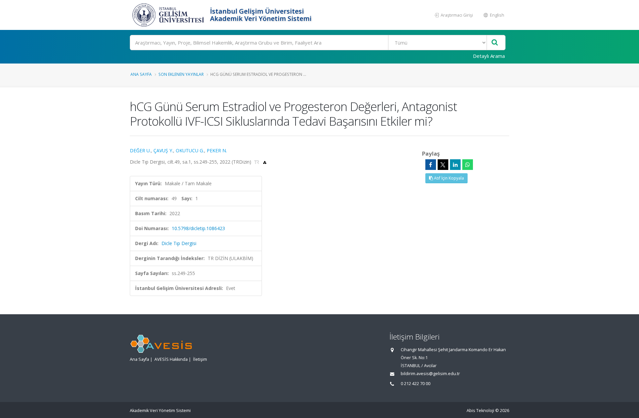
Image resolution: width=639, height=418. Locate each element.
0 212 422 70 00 (415, 383)
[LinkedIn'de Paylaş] (455, 164)
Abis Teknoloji (480, 410)
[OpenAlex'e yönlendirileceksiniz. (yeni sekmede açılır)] (264, 162)
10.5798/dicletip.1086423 (198, 228)
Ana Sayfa (141, 74)
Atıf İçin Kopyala (448, 178)
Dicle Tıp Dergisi (178, 243)
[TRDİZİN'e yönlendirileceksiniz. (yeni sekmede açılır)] (257, 162)
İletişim (200, 359)
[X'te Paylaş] (443, 164)
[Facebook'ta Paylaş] (430, 164)
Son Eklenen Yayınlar (181, 74)
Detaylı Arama (489, 56)
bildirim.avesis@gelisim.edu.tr (430, 373)
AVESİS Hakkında (171, 359)
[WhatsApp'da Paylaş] (467, 164)
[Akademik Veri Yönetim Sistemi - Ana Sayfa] (169, 15)
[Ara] (494, 42)
